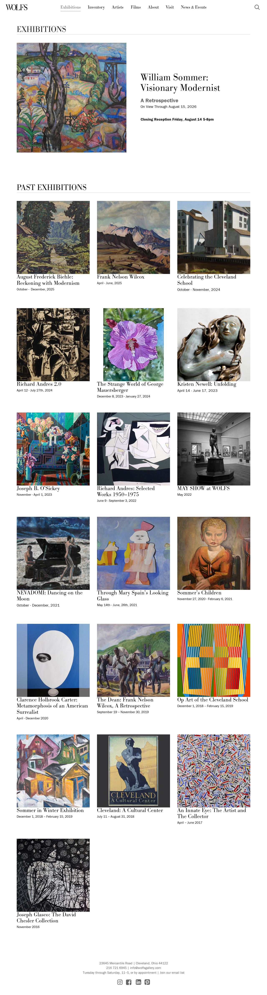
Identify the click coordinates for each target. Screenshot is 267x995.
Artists (117, 7)
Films (136, 7)
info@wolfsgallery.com (145, 968)
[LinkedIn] (138, 982)
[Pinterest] (147, 982)
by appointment (145, 972)
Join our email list (172, 972)
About (153, 7)
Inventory (96, 7)
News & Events (194, 7)
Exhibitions (70, 7)
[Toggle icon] (257, 7)
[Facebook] (128, 982)
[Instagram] (120, 982)
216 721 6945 (116, 968)
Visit (170, 7)
